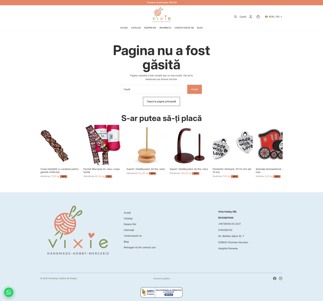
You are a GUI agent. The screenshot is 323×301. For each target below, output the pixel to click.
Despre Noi (130, 224)
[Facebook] (275, 278)
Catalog (128, 218)
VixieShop (53, 278)
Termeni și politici (161, 278)
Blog (126, 241)
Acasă (127, 212)
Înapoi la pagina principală (161, 101)
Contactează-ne (133, 235)
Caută (194, 89)
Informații (129, 230)
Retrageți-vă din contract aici (140, 247)
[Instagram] (281, 278)
